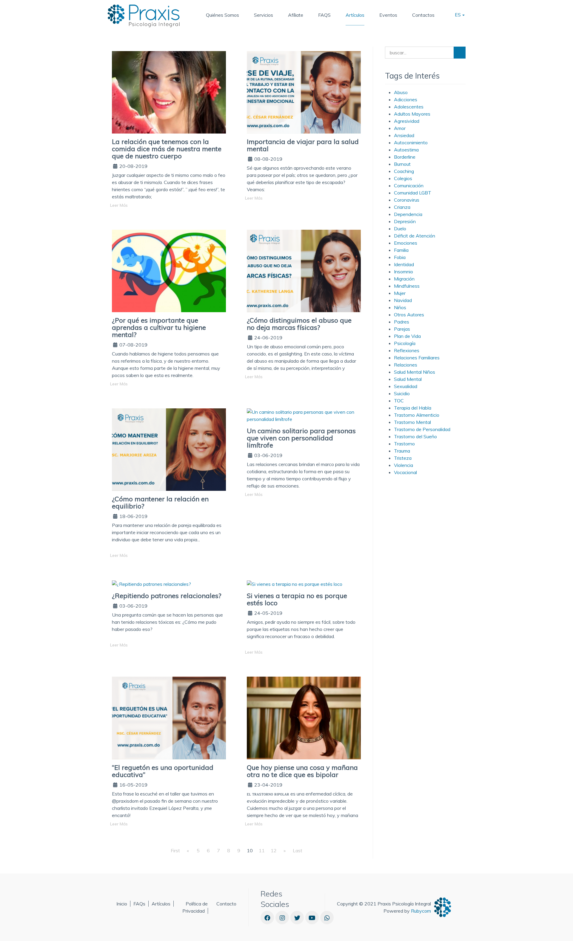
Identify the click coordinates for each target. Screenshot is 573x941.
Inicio (121, 904)
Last (297, 850)
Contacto (226, 904)
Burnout (402, 164)
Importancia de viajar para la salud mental (303, 145)
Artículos (355, 15)
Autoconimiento (411, 142)
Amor (400, 128)
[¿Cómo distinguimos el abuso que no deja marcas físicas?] (304, 270)
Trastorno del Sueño (415, 436)
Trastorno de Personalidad (422, 429)
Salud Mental (408, 379)
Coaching (404, 171)
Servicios (263, 15)
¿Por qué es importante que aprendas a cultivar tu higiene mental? (159, 327)
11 (262, 850)
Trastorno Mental (412, 422)
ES (458, 15)
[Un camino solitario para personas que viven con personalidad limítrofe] (304, 415)
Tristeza (403, 458)
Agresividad (406, 121)
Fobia (400, 257)
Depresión (405, 221)
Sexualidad (405, 386)
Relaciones (405, 365)
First (175, 850)
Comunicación (408, 185)
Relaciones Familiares (417, 358)
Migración (404, 279)
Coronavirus (406, 200)
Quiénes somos (222, 15)
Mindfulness (407, 286)
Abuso (401, 92)
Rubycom (421, 911)
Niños (400, 307)
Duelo (400, 229)
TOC (399, 401)
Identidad (404, 264)
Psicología (404, 343)
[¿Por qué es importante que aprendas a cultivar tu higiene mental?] (169, 270)
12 (274, 850)
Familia (401, 250)
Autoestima (406, 150)
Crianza (402, 207)
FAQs (139, 904)
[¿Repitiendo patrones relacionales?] (151, 583)
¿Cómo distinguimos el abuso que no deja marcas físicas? (299, 324)
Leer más (119, 205)
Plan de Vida (407, 336)
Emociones (405, 243)
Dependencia (408, 214)
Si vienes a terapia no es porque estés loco (297, 599)
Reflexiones (406, 350)
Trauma (402, 451)
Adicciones (405, 99)
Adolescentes (408, 107)
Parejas (402, 329)
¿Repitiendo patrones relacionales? (166, 595)
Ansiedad (404, 135)
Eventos (388, 15)
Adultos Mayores (412, 114)
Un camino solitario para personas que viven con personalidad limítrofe (301, 438)
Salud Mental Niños (414, 372)
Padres (401, 322)
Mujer (400, 293)
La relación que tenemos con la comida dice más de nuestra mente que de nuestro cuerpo (166, 148)
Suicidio (402, 393)
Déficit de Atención (414, 236)
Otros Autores (409, 315)
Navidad (403, 300)
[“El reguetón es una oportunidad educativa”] (169, 718)
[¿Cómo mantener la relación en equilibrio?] (169, 449)
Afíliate (295, 15)
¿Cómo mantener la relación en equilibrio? (160, 502)
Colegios (403, 178)
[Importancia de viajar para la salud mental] (304, 92)
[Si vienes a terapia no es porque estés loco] (294, 583)
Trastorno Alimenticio (416, 415)
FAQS (324, 15)
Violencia (403, 465)
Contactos (423, 15)
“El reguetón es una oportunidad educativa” (162, 771)
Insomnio (403, 272)
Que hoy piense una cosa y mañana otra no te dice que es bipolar (302, 771)
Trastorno (404, 444)
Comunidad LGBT (412, 193)
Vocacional (405, 472)
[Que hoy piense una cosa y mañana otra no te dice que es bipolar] (304, 718)
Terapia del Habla (412, 408)
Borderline (404, 157)
